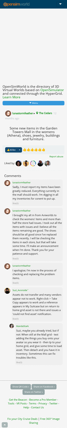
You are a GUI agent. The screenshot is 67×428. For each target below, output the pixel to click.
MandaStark (22, 326)
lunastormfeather (22, 113)
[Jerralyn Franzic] (40, 163)
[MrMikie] (47, 163)
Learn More (11, 97)
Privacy (42, 403)
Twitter (53, 403)
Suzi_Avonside (21, 290)
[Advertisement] (33, 45)
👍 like (11, 149)
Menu (34, 102)
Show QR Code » (20, 386)
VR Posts (21, 403)
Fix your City (14, 418)
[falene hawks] (26, 163)
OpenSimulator (52, 90)
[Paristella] (19, 163)
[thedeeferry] (33, 163)
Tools (11, 403)
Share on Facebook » (44, 386)
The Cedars (45, 113)
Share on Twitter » (33, 391)
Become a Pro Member (43, 399)
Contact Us (37, 407)
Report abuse (56, 156)
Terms (33, 403)
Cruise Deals (30, 418)
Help (26, 407)
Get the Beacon (18, 399)
